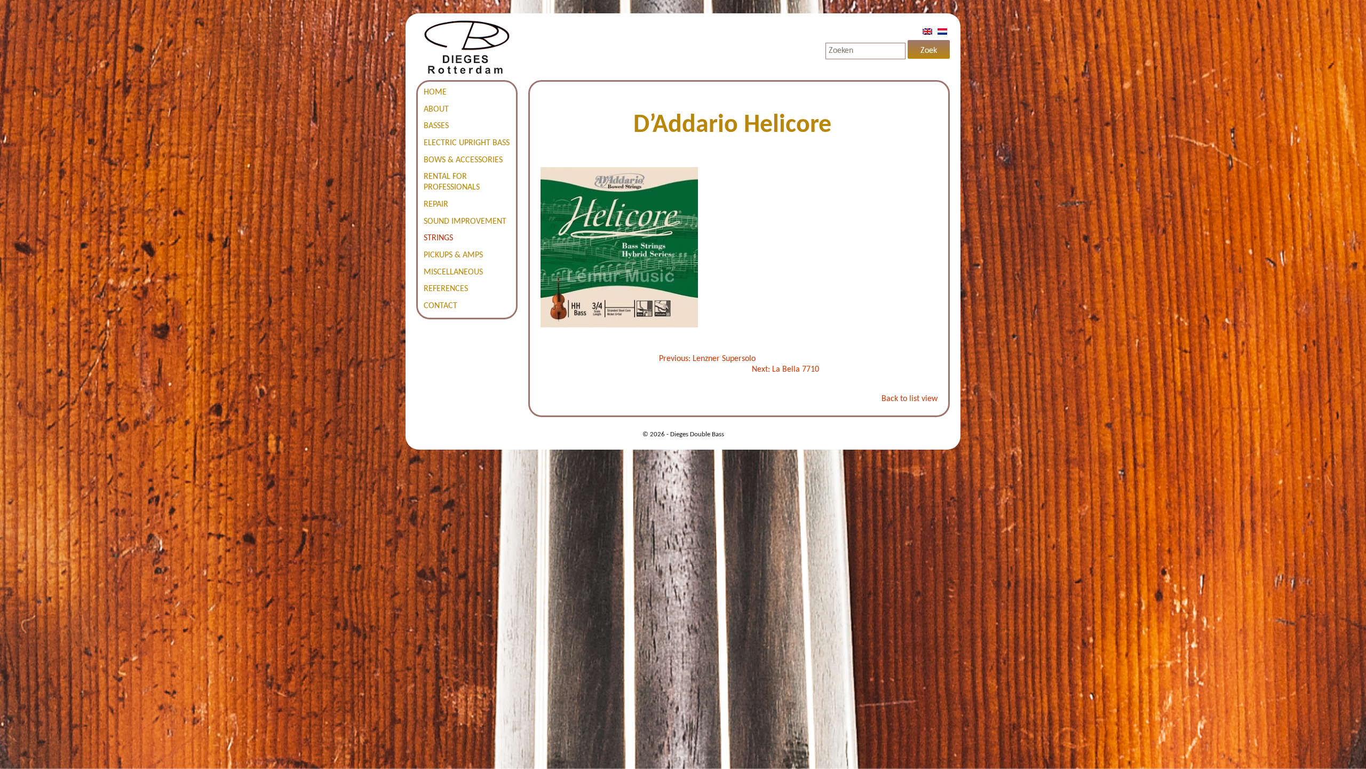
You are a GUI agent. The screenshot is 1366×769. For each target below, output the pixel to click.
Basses (436, 126)
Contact (440, 306)
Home (435, 92)
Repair (436, 204)
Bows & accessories (463, 160)
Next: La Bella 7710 (785, 369)
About (436, 109)
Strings (438, 238)
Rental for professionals (452, 182)
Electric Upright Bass (467, 143)
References (446, 289)
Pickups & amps (453, 255)
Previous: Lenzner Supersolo (707, 359)
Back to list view (909, 399)
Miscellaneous (453, 272)
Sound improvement (465, 221)
